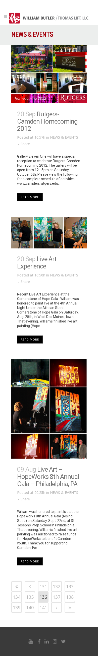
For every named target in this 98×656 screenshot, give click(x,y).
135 (30, 597)
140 (30, 607)
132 (56, 586)
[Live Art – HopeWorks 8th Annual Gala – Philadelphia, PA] (49, 409)
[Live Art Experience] (49, 232)
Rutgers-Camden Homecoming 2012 (47, 121)
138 (70, 597)
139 (16, 607)
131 (43, 586)
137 (56, 597)
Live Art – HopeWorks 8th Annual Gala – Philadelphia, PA (48, 477)
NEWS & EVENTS (64, 137)
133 (70, 586)
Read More (30, 197)
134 (16, 597)
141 (43, 607)
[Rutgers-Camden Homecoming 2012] (49, 74)
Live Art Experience (37, 262)
